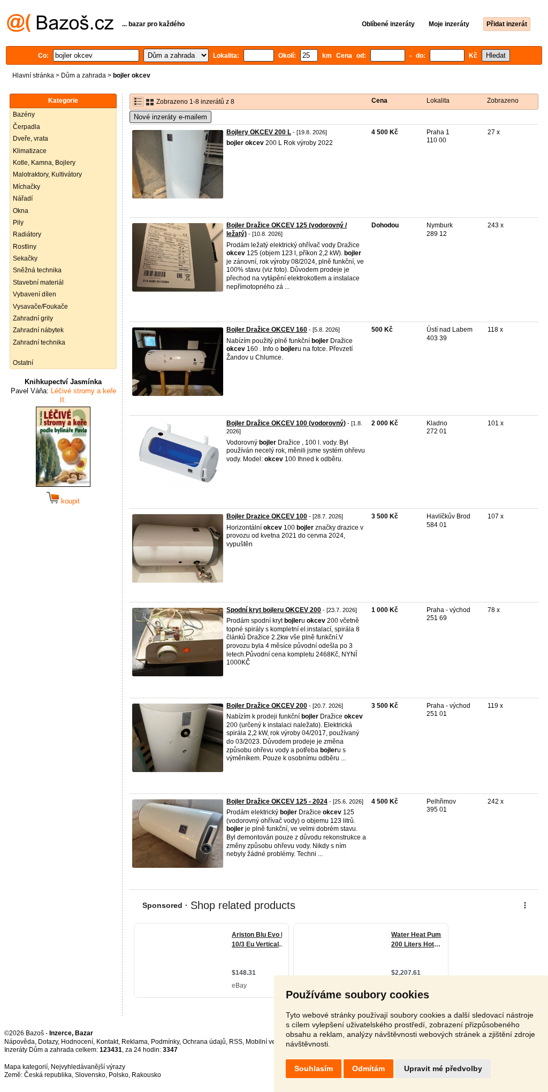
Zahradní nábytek (38, 330)
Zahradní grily (33, 318)
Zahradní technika (39, 342)
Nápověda (19, 1041)
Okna (20, 211)
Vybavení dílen (34, 294)
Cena (379, 100)
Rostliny (24, 246)
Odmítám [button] (368, 1068)
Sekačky (25, 258)
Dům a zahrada (83, 75)
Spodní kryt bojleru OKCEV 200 (273, 610)
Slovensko (90, 1075)
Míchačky (26, 186)
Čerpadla (26, 127)
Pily (18, 222)
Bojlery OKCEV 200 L (258, 132)
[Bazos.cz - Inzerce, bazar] (60, 30)
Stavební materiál (38, 282)
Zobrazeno (503, 100)
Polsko (118, 1075)
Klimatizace (30, 151)
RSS (235, 1041)
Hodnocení (77, 1041)
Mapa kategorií (26, 1067)
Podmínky (165, 1041)
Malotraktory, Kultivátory (47, 174)
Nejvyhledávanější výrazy (88, 1067)
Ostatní (23, 362)
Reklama (134, 1041)
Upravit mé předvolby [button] (443, 1068)
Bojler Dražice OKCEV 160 (266, 329)
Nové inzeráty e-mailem (170, 117)
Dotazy (48, 1041)
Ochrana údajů (204, 1041)
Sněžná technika (37, 270)
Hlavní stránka (33, 75)
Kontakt (107, 1041)
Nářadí (23, 198)
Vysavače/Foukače (40, 306)
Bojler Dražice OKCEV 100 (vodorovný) (286, 423)
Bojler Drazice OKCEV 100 (266, 516)
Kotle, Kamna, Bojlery (44, 162)
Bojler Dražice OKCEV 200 (266, 705)
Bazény (24, 114)
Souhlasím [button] (313, 1068)
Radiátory (27, 234)
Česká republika (48, 1075)
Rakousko (146, 1075)
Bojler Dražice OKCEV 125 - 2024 (277, 801)
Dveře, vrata (30, 138)
